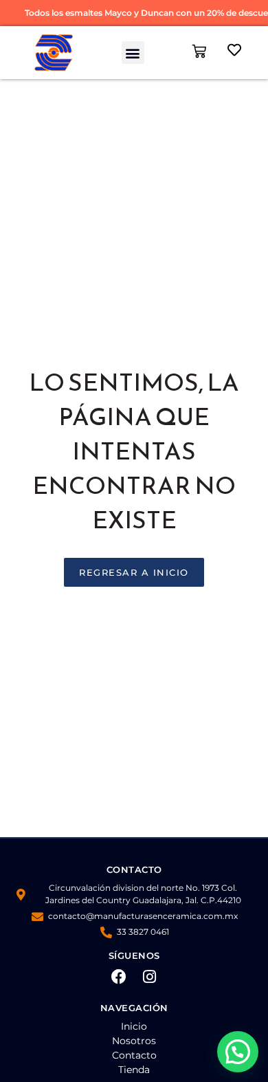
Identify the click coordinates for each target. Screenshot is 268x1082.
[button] (133, 52)
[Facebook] (119, 977)
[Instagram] (150, 977)
